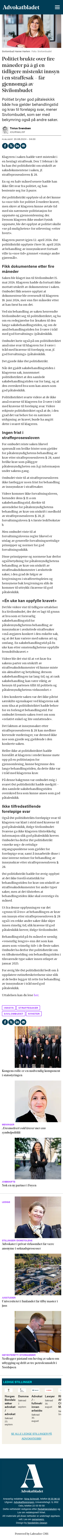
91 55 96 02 (54, 1498)
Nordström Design (37, 1522)
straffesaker (28, 1007)
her (36, 995)
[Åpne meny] (57, 7)
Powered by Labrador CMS (31, 1533)
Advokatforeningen (24, 1502)
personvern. (38, 1519)
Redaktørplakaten (47, 1508)
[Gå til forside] (21, 7)
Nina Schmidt (31, 1498)
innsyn (9, 1007)
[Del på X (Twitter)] (11, 145)
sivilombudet (13, 1013)
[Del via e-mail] (23, 145)
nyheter (34, 1013)
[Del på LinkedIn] (17, 145)
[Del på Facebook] (5, 145)
